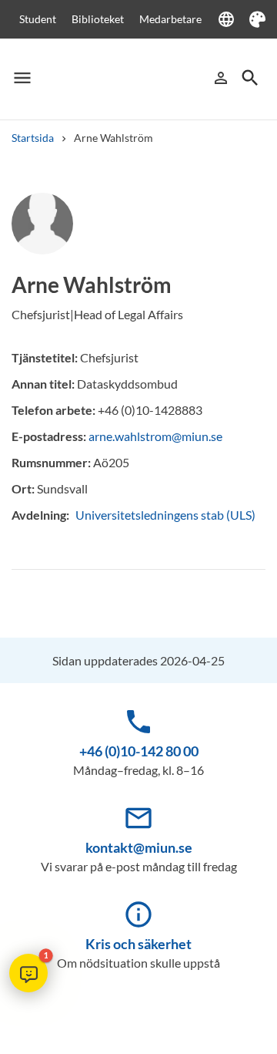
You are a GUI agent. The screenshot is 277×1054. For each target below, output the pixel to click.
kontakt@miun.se (138, 847)
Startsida (33, 137)
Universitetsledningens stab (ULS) (165, 514)
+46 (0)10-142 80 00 (139, 751)
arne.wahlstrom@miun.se (155, 436)
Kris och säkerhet (138, 943)
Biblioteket (98, 18)
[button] (28, 973)
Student (37, 18)
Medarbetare (170, 18)
